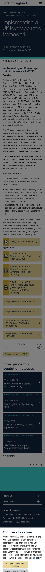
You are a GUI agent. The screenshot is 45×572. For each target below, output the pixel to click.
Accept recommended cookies (15, 565)
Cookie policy (35, 558)
